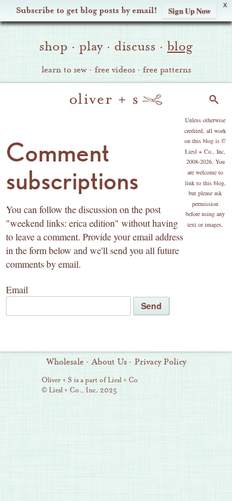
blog (180, 46)
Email (17, 289)
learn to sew (64, 70)
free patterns (167, 70)
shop (53, 46)
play (91, 46)
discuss (135, 46)
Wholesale (65, 362)
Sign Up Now (189, 10)
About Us (109, 362)
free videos (115, 70)
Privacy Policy (160, 362)
